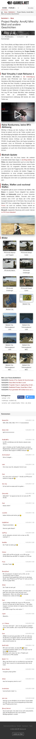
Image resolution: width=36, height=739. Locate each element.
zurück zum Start (18, 734)
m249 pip (5, 400)
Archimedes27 (6, 455)
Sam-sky (4, 484)
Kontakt (19, 726)
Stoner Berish (6, 669)
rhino (22, 403)
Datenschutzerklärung (10, 726)
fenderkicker (5, 688)
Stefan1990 (5, 430)
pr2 (9, 403)
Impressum (25, 726)
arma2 (4, 398)
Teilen (21, 397)
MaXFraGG (5, 645)
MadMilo (4, 542)
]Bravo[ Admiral (6, 708)
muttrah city (12, 400)
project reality (16, 403)
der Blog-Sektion (27, 160)
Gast (3, 474)
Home (4, 8)
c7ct (8, 398)
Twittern (31, 397)
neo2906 (4, 513)
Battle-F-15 (5, 659)
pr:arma (4, 403)
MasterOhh (5, 420)
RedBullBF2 (5, 439)
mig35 (4, 614)
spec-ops (4, 698)
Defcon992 (5, 493)
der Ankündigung (29, 77)
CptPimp (4, 533)
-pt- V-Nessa (5, 623)
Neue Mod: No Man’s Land (17, 382)
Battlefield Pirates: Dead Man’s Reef (20, 387)
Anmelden (31, 8)
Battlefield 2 (12, 12)
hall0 (3, 464)
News (5, 12)
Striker (4, 585)
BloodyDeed (5, 571)
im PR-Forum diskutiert (8, 212)
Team (30, 726)
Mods (12, 18)
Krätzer (4, 552)
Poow (3, 562)
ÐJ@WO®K (5, 522)
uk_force (28, 403)
